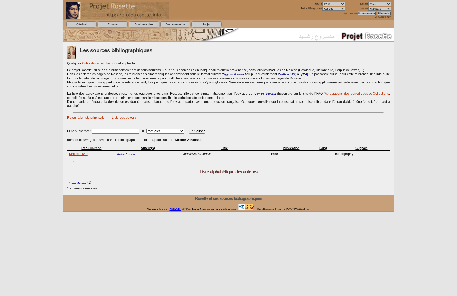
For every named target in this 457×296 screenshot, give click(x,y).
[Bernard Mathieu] (265, 93)
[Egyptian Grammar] (234, 74)
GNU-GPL (175, 209)
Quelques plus (144, 24)
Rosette (113, 24)
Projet (206, 24)
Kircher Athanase (126, 154)
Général (81, 24)
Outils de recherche (96, 63)
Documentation (175, 24)
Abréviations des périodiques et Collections (357, 93)
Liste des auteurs (124, 117)
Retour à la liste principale (86, 117)
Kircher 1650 (78, 154)
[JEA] (304, 74)
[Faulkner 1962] (287, 74)
